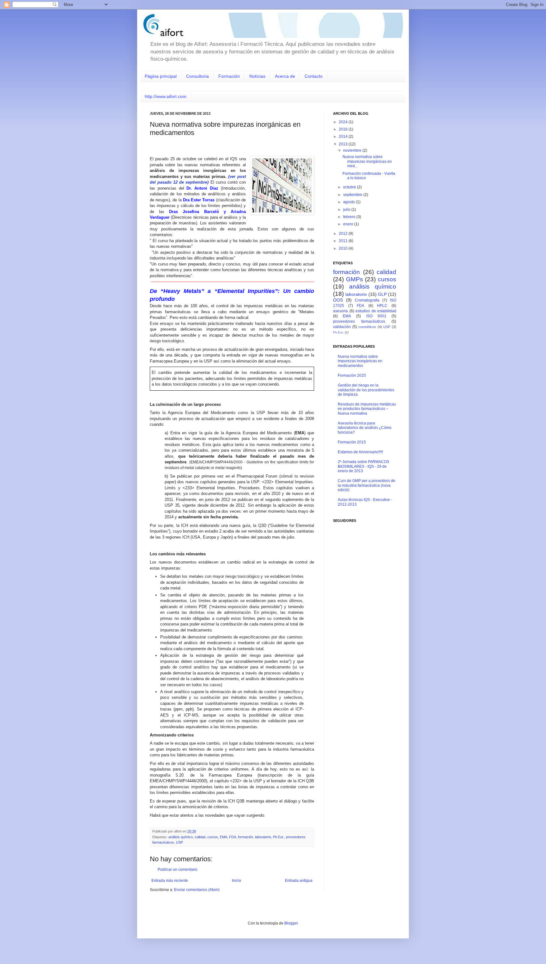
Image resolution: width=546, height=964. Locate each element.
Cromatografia (367, 300)
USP (179, 842)
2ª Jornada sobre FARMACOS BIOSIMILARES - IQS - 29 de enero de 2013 (363, 466)
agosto (349, 202)
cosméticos (367, 327)
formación (245, 837)
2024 (344, 122)
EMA (223, 837)
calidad (200, 837)
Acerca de (285, 76)
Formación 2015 (352, 442)
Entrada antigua (298, 880)
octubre (350, 187)
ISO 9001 (376, 316)
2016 (344, 129)
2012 (344, 233)
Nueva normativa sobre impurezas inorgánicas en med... (367, 161)
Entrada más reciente (169, 880)
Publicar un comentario (177, 869)
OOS (338, 299)
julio (347, 209)
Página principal (161, 76)
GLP (382, 294)
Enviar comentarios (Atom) (197, 890)
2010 (344, 248)
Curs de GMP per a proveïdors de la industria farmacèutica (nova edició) (366, 485)
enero (348, 224)
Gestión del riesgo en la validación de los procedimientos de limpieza (366, 390)
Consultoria (197, 76)
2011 (344, 241)
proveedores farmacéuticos (359, 321)
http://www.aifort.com (165, 96)
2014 (344, 136)
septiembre (353, 194)
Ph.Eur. (278, 837)
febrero (349, 217)
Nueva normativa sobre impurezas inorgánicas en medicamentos (360, 361)
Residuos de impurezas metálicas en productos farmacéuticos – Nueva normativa (367, 409)
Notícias (257, 76)
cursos (212, 837)
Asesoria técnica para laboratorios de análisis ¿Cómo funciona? (364, 428)
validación (342, 327)
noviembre (352, 150)
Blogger (291, 923)
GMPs (354, 279)
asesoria (340, 311)
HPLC (382, 305)
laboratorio (263, 837)
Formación (229, 76)
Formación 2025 (352, 375)
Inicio (236, 880)
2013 (344, 144)
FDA (232, 837)
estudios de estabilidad (375, 311)
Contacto (314, 76)
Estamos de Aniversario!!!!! (360, 452)
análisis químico (180, 837)
